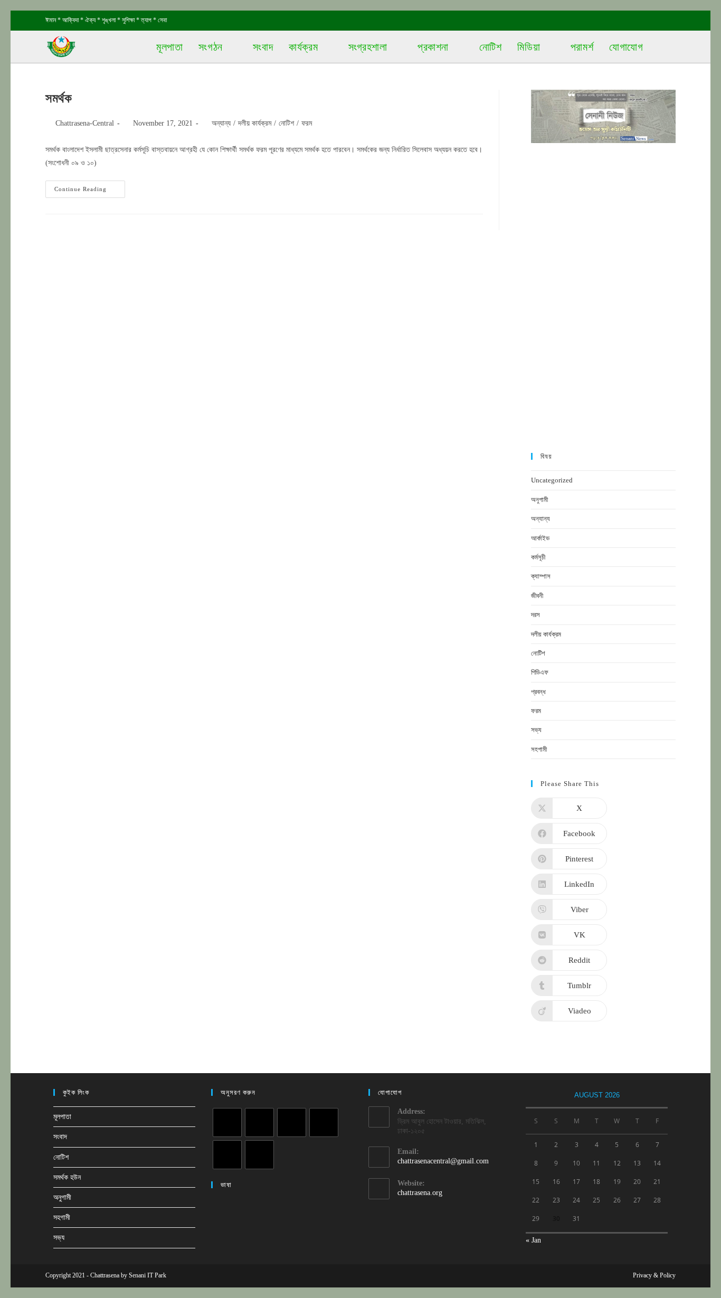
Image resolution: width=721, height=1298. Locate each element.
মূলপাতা (62, 1117)
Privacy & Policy (654, 1275)
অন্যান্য (221, 123)
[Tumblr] (227, 1154)
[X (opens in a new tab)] (600, 20)
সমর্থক (58, 98)
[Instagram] (291, 1122)
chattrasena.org (419, 1193)
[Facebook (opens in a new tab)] (612, 20)
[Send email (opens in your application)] (671, 20)
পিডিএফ (539, 672)
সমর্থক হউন (67, 1177)
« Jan (533, 1240)
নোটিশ (286, 123)
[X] (227, 1122)
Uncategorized (552, 480)
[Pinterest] (323, 1122)
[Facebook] (259, 1122)
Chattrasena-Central (84, 123)
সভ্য (536, 730)
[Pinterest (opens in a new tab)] (624, 20)
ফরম (306, 123)
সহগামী (539, 749)
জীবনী (537, 596)
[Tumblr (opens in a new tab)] (648, 20)
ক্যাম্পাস (541, 576)
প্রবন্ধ (538, 692)
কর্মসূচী (538, 557)
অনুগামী (539, 500)
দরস (535, 615)
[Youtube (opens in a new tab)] (660, 20)
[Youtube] (259, 1154)
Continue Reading (88, 189)
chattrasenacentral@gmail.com (443, 1161)
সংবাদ (60, 1137)
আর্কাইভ (540, 538)
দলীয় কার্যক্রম (254, 123)
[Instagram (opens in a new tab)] (636, 20)
